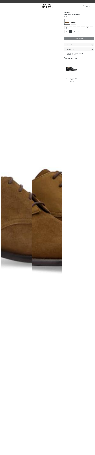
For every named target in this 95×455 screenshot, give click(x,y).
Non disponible (79, 38)
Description (69, 44)
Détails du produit (70, 49)
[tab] (79, 44)
